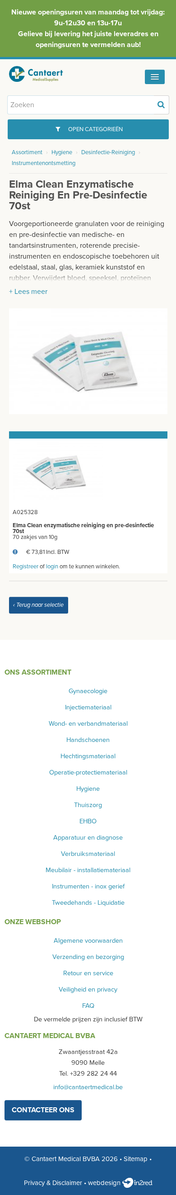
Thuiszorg (88, 805)
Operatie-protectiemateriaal (88, 772)
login (52, 566)
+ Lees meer (28, 291)
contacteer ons (43, 1110)
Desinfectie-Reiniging (108, 152)
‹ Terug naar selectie (38, 605)
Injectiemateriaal (88, 707)
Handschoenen (88, 740)
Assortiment (27, 152)
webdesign (105, 1183)
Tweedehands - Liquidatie (88, 903)
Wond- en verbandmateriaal (88, 723)
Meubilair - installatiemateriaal (88, 870)
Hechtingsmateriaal (88, 756)
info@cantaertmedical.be (88, 1087)
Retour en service (88, 973)
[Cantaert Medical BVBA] (43, 74)
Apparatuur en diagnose (88, 837)
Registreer (25, 566)
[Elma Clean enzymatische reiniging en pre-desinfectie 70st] (88, 360)
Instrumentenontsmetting (43, 163)
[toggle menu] (155, 77)
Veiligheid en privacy (88, 989)
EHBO (88, 821)
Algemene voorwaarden (88, 941)
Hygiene (61, 152)
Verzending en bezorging (88, 957)
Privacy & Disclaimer (53, 1183)
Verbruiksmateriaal (88, 854)
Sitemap (136, 1159)
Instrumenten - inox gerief (88, 886)
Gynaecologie (88, 691)
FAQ (88, 1006)
